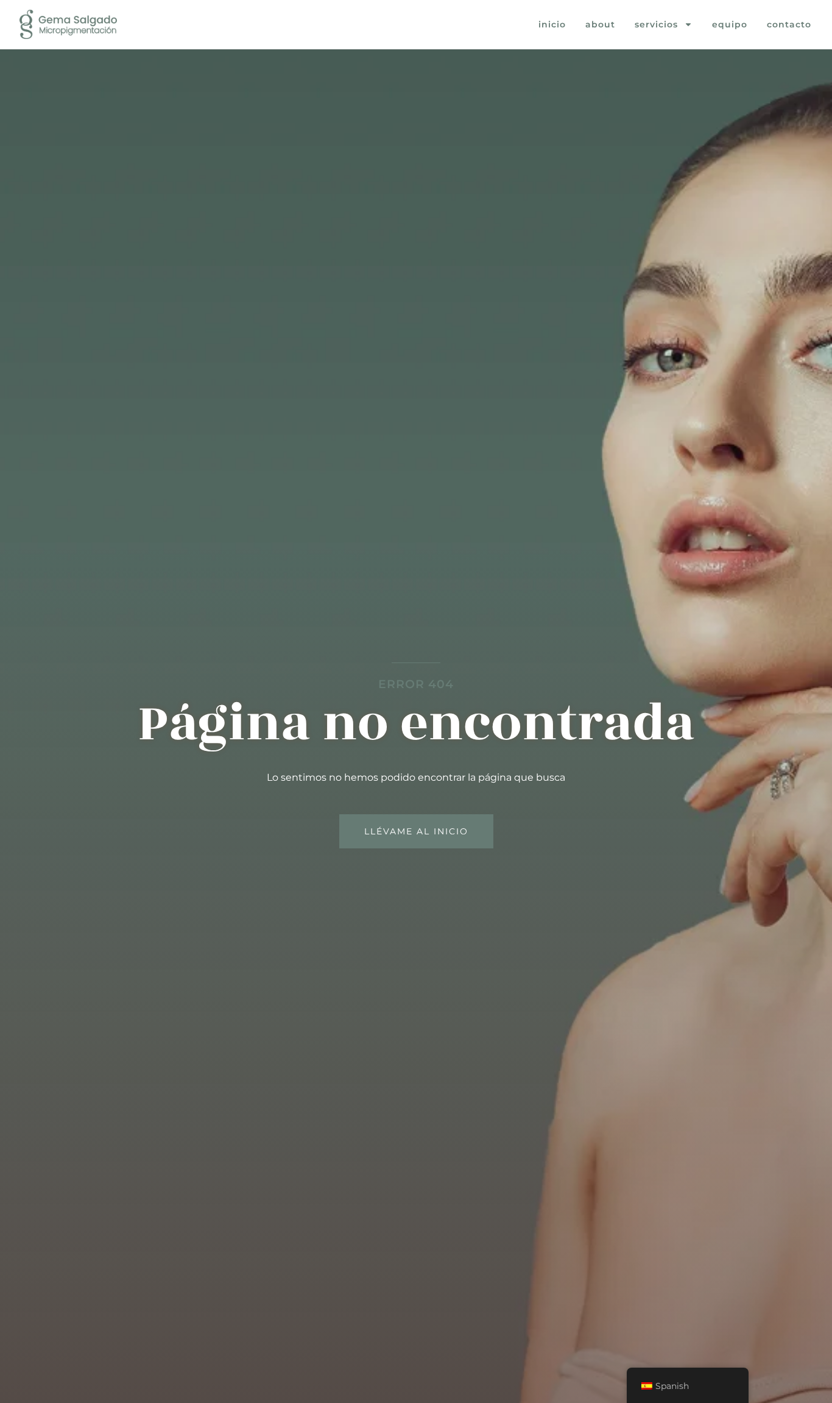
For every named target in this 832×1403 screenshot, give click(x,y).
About (600, 24)
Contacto (789, 24)
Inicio (552, 24)
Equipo (729, 24)
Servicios (656, 24)
